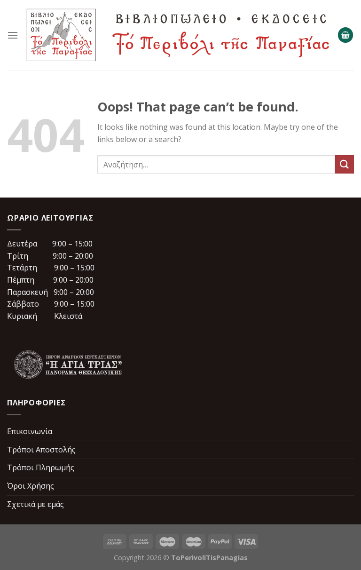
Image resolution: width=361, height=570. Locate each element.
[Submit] (344, 164)
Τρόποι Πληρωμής (40, 467)
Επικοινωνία (29, 431)
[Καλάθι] (345, 35)
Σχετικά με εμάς (35, 504)
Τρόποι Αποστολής (41, 449)
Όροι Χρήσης (30, 486)
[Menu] (12, 35)
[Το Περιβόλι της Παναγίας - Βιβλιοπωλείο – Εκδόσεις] (177, 35)
